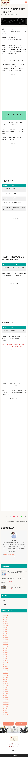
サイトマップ (14, 750)
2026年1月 (5, 627)
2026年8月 (5, 615)
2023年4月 (5, 693)
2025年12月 (5, 629)
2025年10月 (5, 633)
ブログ (10, 14)
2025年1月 (5, 652)
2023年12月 (5, 677)
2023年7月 (5, 687)
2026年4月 (5, 621)
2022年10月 (5, 706)
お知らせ (5, 601)
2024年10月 (5, 658)
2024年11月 (5, 656)
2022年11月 (5, 704)
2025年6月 (5, 642)
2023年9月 (5, 683)
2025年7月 (5, 640)
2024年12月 (5, 654)
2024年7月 (5, 664)
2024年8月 (5, 662)
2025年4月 (5, 646)
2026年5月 (5, 619)
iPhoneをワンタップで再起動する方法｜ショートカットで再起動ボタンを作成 (17, 572)
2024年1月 (5, 675)
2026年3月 (5, 623)
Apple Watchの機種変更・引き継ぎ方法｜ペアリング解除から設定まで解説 (16, 586)
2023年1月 (5, 700)
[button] (3, 517)
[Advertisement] (14, 89)
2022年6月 (5, 714)
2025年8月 (5, 638)
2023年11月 (5, 679)
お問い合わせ (21, 723)
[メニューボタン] (26, 2)
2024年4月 (5, 671)
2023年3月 (5, 695)
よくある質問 (8, 723)
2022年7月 (5, 712)
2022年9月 (5, 708)
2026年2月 (5, 625)
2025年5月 (5, 644)
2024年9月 (5, 660)
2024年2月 (5, 673)
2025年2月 (5, 650)
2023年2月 (5, 698)
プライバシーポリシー (14, 749)
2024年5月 (5, 669)
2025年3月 (5, 648)
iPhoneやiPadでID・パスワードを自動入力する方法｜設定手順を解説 (17, 579)
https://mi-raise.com (9, 554)
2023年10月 (5, 681)
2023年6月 (5, 689)
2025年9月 (5, 635)
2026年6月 (5, 617)
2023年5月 (5, 691)
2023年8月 (5, 685)
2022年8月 (5, 710)
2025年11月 (5, 631)
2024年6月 (5, 667)
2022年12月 (5, 702)
